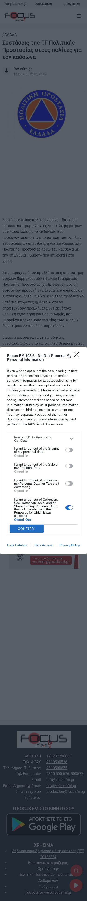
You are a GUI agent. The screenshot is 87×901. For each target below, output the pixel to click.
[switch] (69, 450)
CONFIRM (26, 528)
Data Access (43, 545)
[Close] (78, 356)
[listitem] (43, 439)
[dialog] (43, 450)
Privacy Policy (70, 545)
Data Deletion (17, 545)
